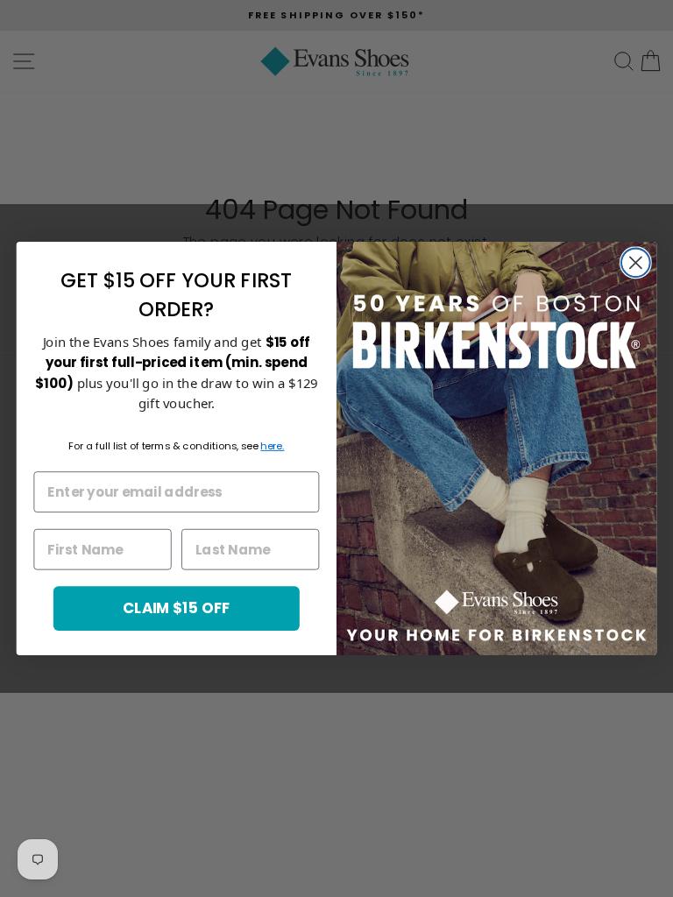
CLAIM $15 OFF (176, 607)
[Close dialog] (635, 262)
